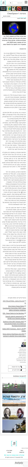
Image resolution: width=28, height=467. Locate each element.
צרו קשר (9, 455)
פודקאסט (21, 452)
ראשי (21, 450)
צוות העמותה (15, 455)
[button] (10, 3)
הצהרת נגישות (25, 448)
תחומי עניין (9, 450)
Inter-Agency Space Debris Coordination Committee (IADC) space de (14, 308)
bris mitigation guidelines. (17, 310)
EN (5, 455)
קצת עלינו (21, 455)
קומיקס (9, 452)
